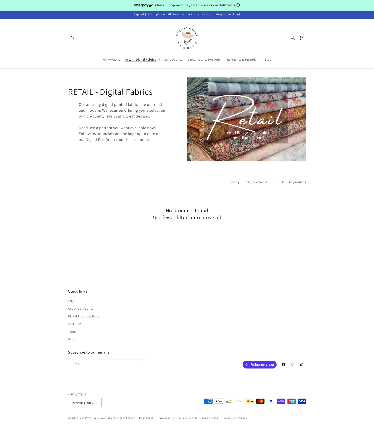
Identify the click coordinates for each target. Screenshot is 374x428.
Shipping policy (210, 417)
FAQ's (72, 301)
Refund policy (147, 417)
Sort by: (235, 182)
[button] (72, 38)
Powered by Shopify (124, 418)
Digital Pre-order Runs (83, 316)
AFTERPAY (75, 324)
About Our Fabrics (80, 309)
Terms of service (188, 417)
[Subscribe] (141, 364)
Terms (72, 331)
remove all (209, 217)
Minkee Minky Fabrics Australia (94, 418)
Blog (71, 339)
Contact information (235, 417)
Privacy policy (167, 417)
